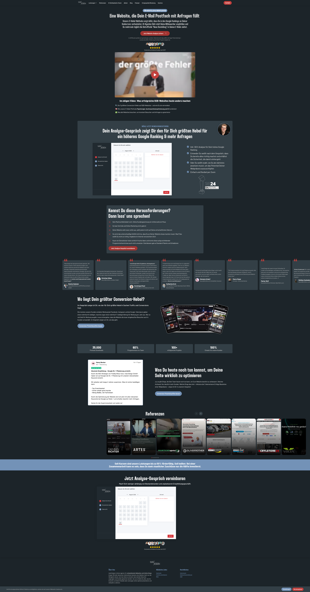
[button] (151, 457)
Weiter (166, 192)
